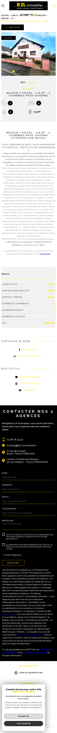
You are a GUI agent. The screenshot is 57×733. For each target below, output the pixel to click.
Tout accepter (24, 723)
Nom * (5, 473)
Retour (14, 27)
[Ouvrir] (3, 5)
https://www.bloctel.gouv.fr (30, 635)
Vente (15, 15)
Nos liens (49, 726)
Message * (8, 521)
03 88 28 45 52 (15, 439)
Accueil (5, 15)
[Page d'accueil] (28, 5)
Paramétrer (23, 716)
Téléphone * (10, 509)
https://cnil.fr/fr (9, 614)
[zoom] (28, 54)
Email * (6, 497)
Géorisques (45, 254)
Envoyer (13, 563)
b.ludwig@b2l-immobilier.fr (21, 445)
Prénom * (8, 485)
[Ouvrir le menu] (54, 5)
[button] (14, 71)
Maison (5, 18)
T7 (12, 18)
